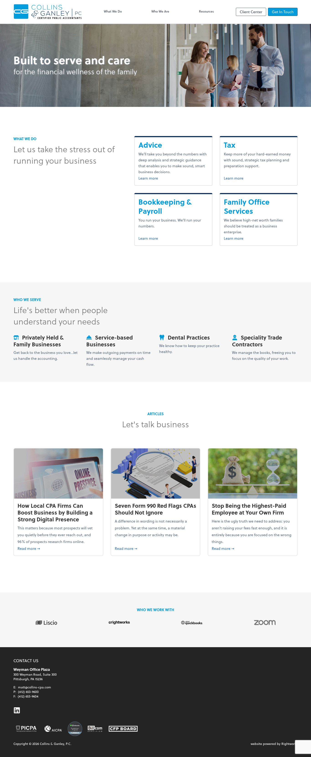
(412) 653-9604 (28, 696)
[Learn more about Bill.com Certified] (95, 729)
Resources (206, 11)
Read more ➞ (58, 548)
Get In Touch (283, 11)
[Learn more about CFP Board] (123, 729)
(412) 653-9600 (28, 691)
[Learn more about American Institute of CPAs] (53, 729)
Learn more (159, 178)
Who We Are (160, 11)
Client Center (251, 11)
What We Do (113, 11)
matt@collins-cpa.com (34, 687)
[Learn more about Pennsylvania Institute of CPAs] (26, 729)
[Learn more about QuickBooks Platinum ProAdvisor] (75, 728)
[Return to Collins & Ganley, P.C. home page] (47, 12)
